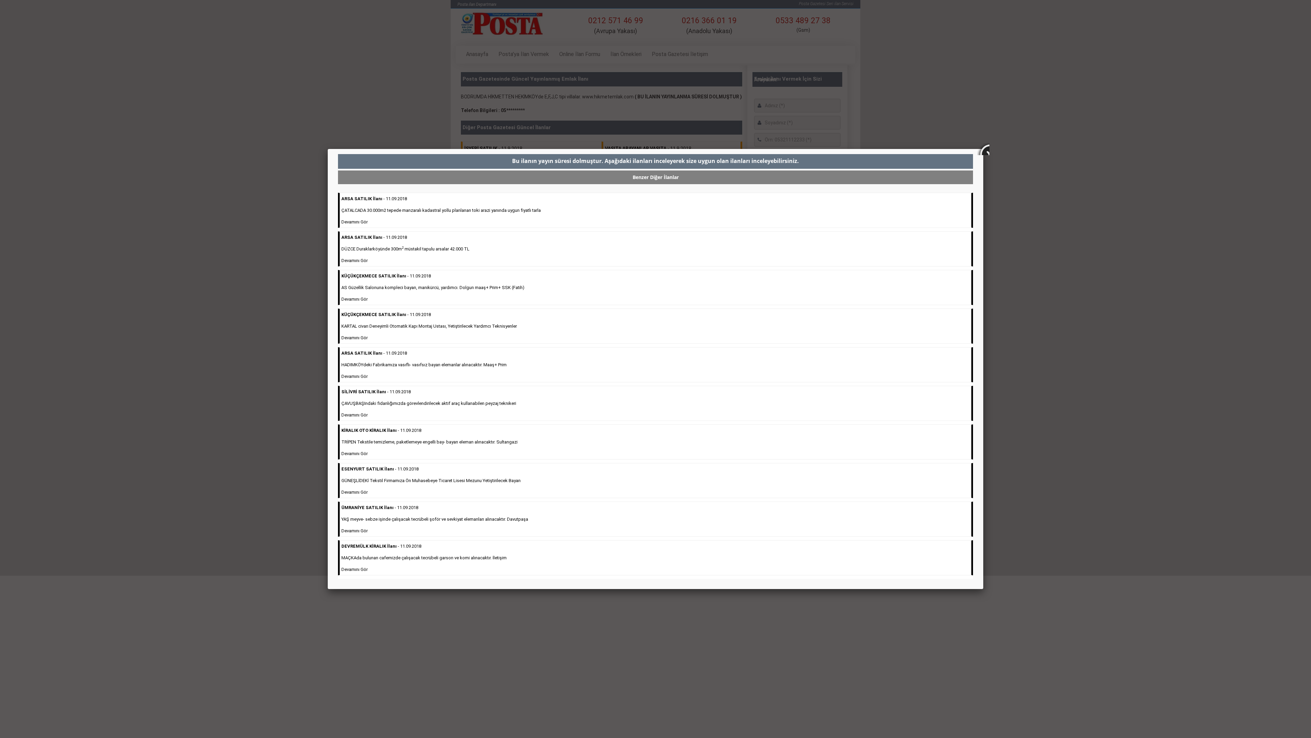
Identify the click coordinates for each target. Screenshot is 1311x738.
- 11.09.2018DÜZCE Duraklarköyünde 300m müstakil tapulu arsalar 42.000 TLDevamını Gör (405, 249)
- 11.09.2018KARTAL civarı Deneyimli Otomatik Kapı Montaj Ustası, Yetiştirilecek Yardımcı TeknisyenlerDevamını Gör (429, 326)
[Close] (983, 149)
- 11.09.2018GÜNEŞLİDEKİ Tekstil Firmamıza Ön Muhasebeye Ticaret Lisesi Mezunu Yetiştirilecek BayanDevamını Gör (431, 480)
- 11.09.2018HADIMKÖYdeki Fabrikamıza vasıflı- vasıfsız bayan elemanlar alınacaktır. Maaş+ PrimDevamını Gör (424, 365)
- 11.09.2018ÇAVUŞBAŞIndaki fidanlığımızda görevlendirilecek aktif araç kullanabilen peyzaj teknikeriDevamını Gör (428, 403)
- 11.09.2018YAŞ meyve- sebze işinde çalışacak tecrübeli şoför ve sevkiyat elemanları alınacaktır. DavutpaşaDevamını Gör (434, 519)
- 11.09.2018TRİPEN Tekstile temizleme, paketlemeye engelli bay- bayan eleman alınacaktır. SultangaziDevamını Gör (429, 442)
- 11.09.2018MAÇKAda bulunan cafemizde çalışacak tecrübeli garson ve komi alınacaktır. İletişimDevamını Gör (424, 558)
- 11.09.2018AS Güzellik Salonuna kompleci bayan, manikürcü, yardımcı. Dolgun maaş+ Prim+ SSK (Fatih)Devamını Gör (432, 287)
